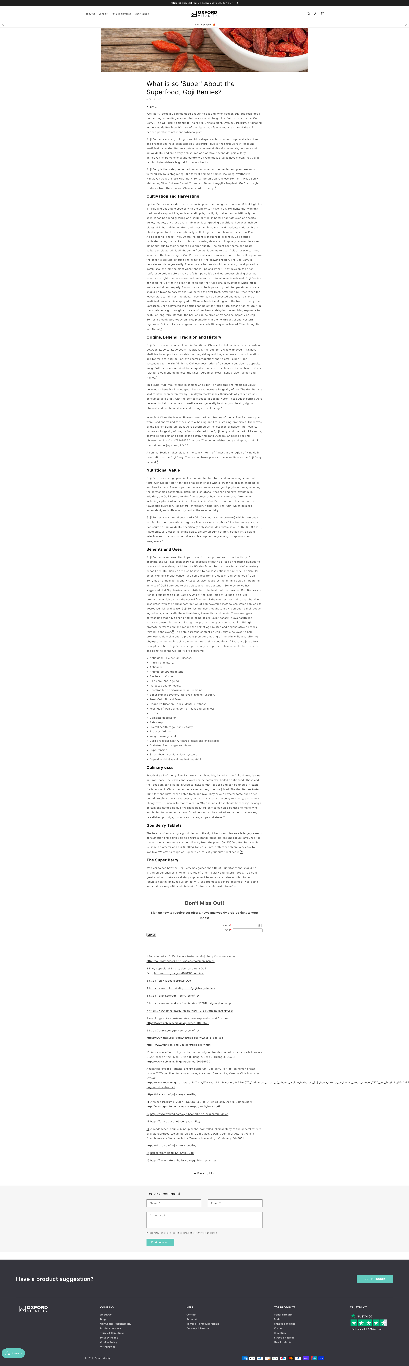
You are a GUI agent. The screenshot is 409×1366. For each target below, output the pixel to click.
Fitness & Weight (284, 1323)
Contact (191, 1314)
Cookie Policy (108, 1342)
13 (148, 1121)
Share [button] (153, 106)
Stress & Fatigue (284, 1337)
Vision (278, 1328)
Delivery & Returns (198, 1328)
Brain (277, 1319)
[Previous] (3, 24)
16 (148, 1160)
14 (148, 1129)
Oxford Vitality (103, 1358)
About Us (106, 1314)
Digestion (280, 1333)
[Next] (405, 24)
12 (148, 1114)
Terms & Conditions (112, 1333)
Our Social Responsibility (115, 1323)
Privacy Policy (109, 1337)
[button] (308, 13)
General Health (283, 1314)
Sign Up (151, 935)
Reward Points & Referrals (202, 1323)
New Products (283, 1342)
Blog (103, 1319)
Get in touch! (375, 1278)
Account (191, 1319)
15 (148, 1153)
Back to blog (206, 1173)
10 (148, 1052)
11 (148, 1101)
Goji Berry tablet (248, 842)
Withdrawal (107, 1346)
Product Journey (110, 1328)
